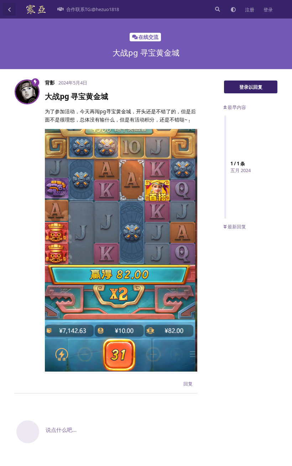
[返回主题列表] (9, 9)
